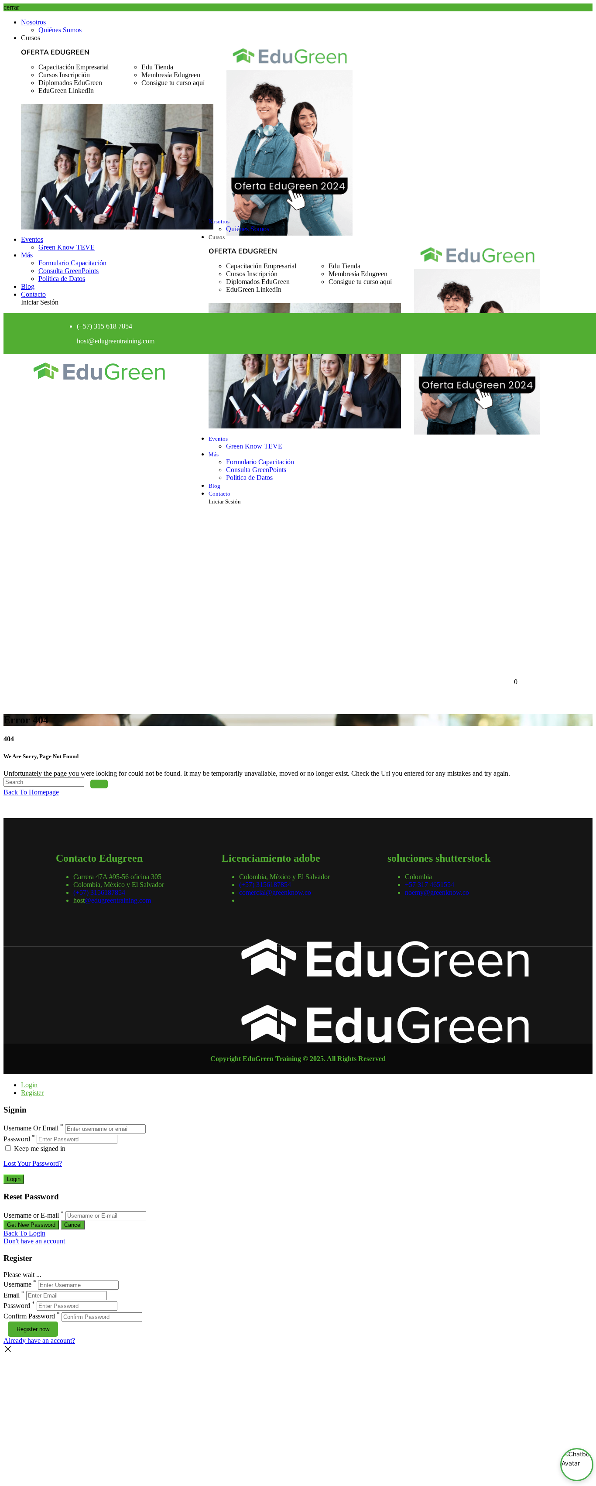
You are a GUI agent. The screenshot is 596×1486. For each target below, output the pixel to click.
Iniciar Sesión (39, 302)
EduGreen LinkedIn (66, 90)
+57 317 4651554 (429, 884)
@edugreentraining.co (118, 341)
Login (29, 1085)
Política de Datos (61, 278)
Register (32, 1092)
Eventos (32, 239)
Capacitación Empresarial (73, 67)
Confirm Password (29, 1316)
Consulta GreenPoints (68, 270)
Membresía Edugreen (170, 75)
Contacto (33, 294)
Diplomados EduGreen (70, 82)
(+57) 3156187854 (99, 892)
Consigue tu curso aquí (173, 82)
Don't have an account (34, 1241)
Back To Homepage (31, 792)
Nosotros (33, 22)
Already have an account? (39, 1340)
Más (27, 255)
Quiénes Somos (60, 30)
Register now (33, 1329)
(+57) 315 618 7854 (104, 326)
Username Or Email (30, 1128)
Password (16, 1139)
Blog (27, 286)
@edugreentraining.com (118, 900)
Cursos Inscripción (64, 75)
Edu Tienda (157, 67)
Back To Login (24, 1233)
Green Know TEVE (66, 247)
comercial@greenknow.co (275, 892)
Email (11, 1295)
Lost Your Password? (32, 1163)
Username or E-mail (31, 1215)
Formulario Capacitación (72, 263)
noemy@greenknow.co (437, 892)
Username (17, 1284)
